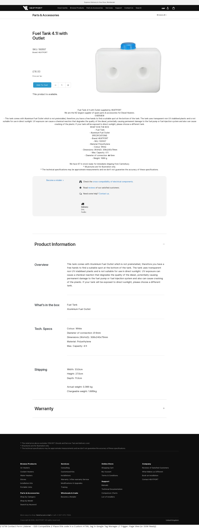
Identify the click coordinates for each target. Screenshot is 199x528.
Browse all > (162, 15)
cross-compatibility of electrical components (113, 182)
